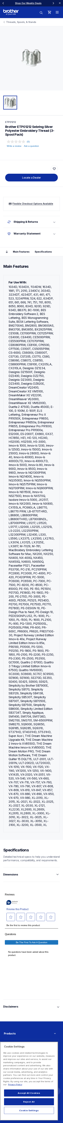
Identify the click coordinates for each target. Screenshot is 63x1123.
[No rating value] (17, 141)
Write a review (14, 146)
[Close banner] (59, 3)
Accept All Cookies (29, 1093)
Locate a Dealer (31, 177)
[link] (28, 3)
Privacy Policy (15, 1084)
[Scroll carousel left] (3, 3)
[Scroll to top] (6, 252)
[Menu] (57, 12)
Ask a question (31, 146)
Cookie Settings (29, 1110)
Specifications (43, 251)
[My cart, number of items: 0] (49, 12)
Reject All (29, 1101)
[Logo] (11, 12)
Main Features (21, 251)
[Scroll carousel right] (53, 3)
